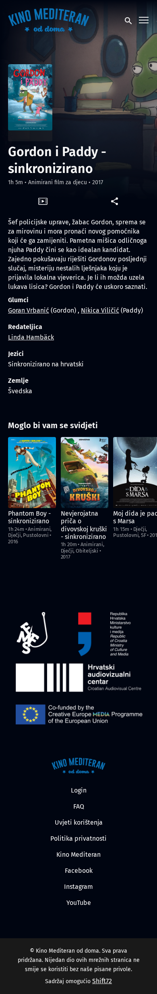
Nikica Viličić (100, 310)
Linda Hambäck (31, 337)
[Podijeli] (114, 201)
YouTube (78, 903)
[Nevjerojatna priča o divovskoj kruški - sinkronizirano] (85, 472)
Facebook (79, 870)
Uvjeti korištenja (79, 822)
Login (79, 790)
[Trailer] (42, 201)
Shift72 (102, 981)
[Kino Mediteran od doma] (79, 766)
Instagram (78, 886)
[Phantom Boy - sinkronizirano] (32, 472)
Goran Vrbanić (28, 310)
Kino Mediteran (78, 854)
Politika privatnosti (78, 838)
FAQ (78, 806)
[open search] (129, 20)
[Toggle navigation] (144, 20)
